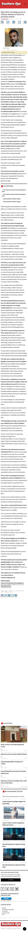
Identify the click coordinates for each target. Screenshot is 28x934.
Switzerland (7, 586)
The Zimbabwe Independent (8, 909)
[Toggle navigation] (25, 4)
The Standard (5, 911)
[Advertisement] (14, 661)
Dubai (2, 586)
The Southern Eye (5, 913)
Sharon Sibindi (4, 750)
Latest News (7, 723)
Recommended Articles (14, 791)
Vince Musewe (12, 19)
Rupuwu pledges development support (12, 198)
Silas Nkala (4, 777)
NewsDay (4, 908)
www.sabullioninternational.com (12, 516)
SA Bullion (11, 583)
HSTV (3, 914)
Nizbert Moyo (4, 758)
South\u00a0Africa (19, 583)
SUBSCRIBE (10, 879)
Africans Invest (4, 583)
